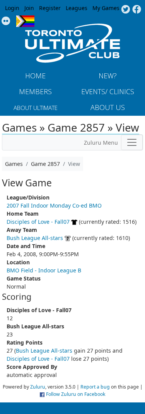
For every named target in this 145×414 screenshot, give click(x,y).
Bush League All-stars (35, 238)
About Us (107, 107)
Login (12, 8)
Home (35, 75)
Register (50, 8)
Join (29, 8)
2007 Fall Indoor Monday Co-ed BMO (54, 205)
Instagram (6, 21)
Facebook (136, 9)
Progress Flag (25, 21)
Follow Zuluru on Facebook (76, 394)
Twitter (125, 9)
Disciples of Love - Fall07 (38, 221)
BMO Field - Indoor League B (44, 270)
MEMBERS (35, 91)
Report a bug (95, 387)
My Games (105, 8)
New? (108, 75)
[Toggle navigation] (132, 142)
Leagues (76, 8)
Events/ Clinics (107, 91)
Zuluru (37, 387)
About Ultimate (36, 108)
